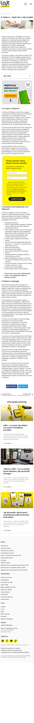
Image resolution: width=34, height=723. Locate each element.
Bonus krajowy (5, 592)
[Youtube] (11, 641)
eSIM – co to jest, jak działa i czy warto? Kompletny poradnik (15, 427)
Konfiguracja (5, 580)
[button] (30, 76)
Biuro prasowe (5, 614)
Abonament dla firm (7, 558)
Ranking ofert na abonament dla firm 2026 (14, 570)
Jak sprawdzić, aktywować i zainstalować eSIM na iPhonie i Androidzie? (16, 514)
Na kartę (3, 560)
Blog (2, 611)
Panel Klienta (5, 599)
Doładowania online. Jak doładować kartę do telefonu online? (17, 275)
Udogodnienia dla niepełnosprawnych (13, 652)
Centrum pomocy (6, 577)
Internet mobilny (6, 548)
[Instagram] (7, 641)
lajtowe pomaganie (7, 619)
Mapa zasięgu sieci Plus (8, 587)
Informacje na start (6, 582)
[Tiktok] (15, 641)
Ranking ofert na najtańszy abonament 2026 (14, 565)
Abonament (4, 546)
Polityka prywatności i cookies (10, 648)
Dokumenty (4, 594)
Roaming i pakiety (6, 589)
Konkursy (4, 616)
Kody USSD (4, 585)
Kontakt (3, 607)
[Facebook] (3, 641)
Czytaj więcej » (7, 443)
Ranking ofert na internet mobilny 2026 (13, 567)
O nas (2, 609)
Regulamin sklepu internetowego (11, 650)
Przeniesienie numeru (7, 553)
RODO (27, 652)
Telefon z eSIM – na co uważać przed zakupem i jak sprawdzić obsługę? (16, 471)
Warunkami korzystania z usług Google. (17, 657)
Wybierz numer (5, 562)
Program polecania (7, 597)
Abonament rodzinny (7, 550)
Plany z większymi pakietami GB (11, 555)
